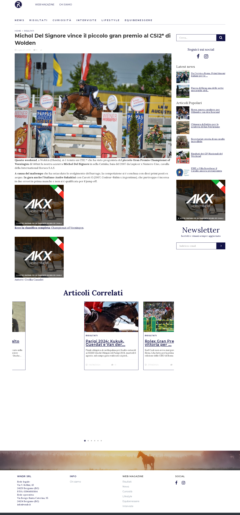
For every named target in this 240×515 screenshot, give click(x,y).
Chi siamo (75, 481)
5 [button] (98, 441)
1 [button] (85, 441)
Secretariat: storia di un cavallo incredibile (208, 140)
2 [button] (88, 441)
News (19, 20)
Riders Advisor (18, 4)
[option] (111, 336)
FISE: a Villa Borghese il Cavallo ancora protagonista (206, 169)
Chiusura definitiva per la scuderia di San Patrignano (205, 125)
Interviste (86, 20)
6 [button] (101, 441)
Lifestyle (111, 20)
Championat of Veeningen (67, 227)
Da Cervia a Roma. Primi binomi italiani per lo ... (208, 74)
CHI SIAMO (65, 4)
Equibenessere (139, 20)
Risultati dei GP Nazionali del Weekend (207, 155)
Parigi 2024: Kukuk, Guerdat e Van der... (105, 343)
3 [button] (91, 441)
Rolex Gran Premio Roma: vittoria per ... (170, 343)
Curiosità (62, 20)
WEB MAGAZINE (44, 4)
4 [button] (94, 441)
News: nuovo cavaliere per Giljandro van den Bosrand (205, 110)
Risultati (38, 20)
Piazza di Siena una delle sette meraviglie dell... (207, 89)
